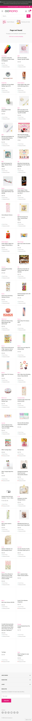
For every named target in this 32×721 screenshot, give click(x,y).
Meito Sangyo (20, 241)
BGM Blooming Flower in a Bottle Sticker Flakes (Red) (23, 524)
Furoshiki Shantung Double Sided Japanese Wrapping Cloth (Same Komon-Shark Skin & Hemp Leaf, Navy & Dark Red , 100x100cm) (7, 627)
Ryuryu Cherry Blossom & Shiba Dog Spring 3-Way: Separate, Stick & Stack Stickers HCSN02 (7, 576)
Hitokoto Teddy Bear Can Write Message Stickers (7, 549)
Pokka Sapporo (21, 82)
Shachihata (4, 56)
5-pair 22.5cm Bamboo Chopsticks (23, 601)
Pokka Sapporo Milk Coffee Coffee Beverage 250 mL (24, 85)
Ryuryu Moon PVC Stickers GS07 (23, 321)
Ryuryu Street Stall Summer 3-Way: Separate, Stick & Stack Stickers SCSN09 (8, 349)
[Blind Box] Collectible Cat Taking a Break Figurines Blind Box (23, 270)
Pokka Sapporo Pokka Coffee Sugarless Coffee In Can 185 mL (23, 191)
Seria (19, 652)
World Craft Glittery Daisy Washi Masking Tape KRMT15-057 (7, 322)
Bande (3, 188)
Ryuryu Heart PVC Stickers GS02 (7, 375)
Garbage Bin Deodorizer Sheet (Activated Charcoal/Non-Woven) (23, 473)
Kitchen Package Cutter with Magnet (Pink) (24, 294)
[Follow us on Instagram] (6, 712)
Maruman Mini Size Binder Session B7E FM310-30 (23, 423)
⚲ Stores (27, 6)
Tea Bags (4, 652)
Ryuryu (19, 319)
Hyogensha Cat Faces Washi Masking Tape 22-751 (8, 85)
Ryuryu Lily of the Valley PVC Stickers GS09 (24, 348)
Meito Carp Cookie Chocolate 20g (24, 244)
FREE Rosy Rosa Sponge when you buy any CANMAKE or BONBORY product (24, 136)
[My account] (26, 11)
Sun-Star (20, 547)
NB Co (19, 372)
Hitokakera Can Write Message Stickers (22, 499)
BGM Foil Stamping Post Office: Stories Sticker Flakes (23, 218)
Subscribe (6, 700)
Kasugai (19, 624)
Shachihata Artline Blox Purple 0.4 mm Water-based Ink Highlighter (8, 59)
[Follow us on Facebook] (3, 712)
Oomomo (4, 108)
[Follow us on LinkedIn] (17, 712)
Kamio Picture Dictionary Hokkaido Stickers (7, 296)
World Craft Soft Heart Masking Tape (6, 400)
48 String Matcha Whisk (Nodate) (7, 269)
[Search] (28, 16)
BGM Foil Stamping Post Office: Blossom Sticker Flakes (7, 165)
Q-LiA (19, 496)
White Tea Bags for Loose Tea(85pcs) (23, 654)
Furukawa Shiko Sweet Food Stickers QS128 (24, 400)
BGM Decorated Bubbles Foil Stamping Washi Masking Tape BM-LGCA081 (8, 138)
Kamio (3, 293)
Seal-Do (3, 423)
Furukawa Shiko (21, 397)
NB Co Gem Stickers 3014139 (8, 602)
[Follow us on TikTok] (14, 712)
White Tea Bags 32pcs (6, 449)
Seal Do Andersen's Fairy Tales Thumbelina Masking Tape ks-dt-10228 (7, 426)
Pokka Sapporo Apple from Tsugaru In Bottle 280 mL (7, 244)
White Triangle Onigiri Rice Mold (7, 472)
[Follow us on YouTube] (11, 712)
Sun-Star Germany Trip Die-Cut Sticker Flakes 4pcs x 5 (24, 549)
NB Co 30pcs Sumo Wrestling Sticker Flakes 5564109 (24, 375)
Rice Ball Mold (21, 449)
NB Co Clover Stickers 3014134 (6, 524)
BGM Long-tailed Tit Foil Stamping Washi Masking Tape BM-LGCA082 (23, 111)
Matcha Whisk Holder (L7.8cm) (6, 110)
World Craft (4, 319)
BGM (18, 56)
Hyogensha (4, 82)
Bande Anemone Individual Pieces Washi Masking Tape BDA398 (8, 191)
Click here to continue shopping (16, 36)
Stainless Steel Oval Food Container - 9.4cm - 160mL (7, 497)
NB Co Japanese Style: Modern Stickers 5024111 (23, 574)
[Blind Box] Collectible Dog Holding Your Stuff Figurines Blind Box (24, 165)
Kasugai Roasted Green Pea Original (24, 626)
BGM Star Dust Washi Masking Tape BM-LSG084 (23, 58)
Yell (18, 161)
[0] (29, 11)
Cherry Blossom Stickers (7, 215)
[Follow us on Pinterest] (8, 712)
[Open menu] (2, 11)
